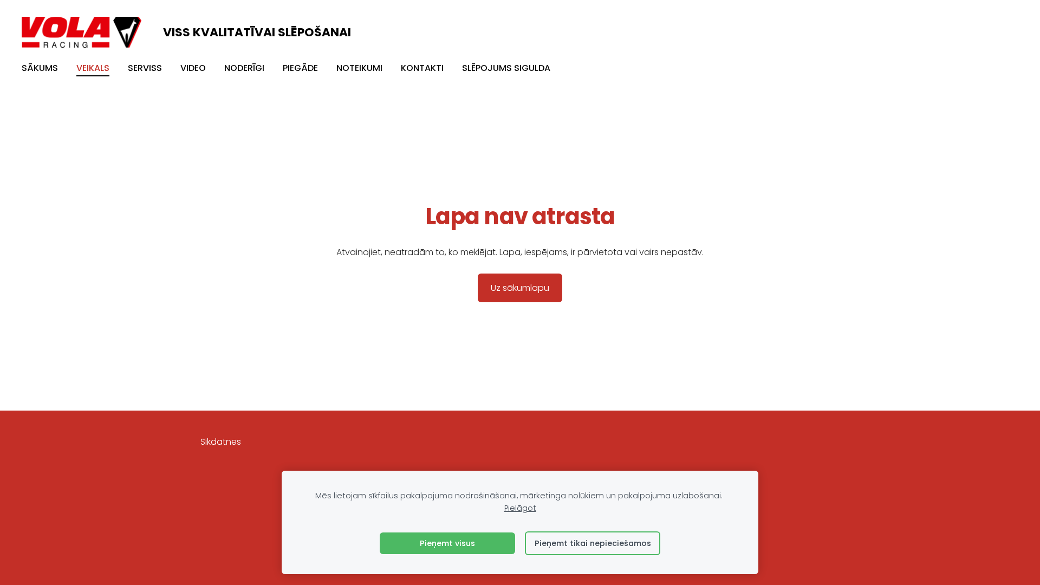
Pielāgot (520, 508)
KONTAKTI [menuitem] (422, 68)
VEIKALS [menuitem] (92, 68)
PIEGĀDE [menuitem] (300, 68)
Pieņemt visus (447, 543)
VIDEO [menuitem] (193, 68)
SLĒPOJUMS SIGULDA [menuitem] (506, 68)
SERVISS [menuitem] (145, 68)
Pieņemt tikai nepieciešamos (593, 543)
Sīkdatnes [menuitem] (220, 441)
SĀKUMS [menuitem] (40, 68)
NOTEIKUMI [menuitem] (359, 68)
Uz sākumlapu (520, 288)
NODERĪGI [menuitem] (244, 68)
